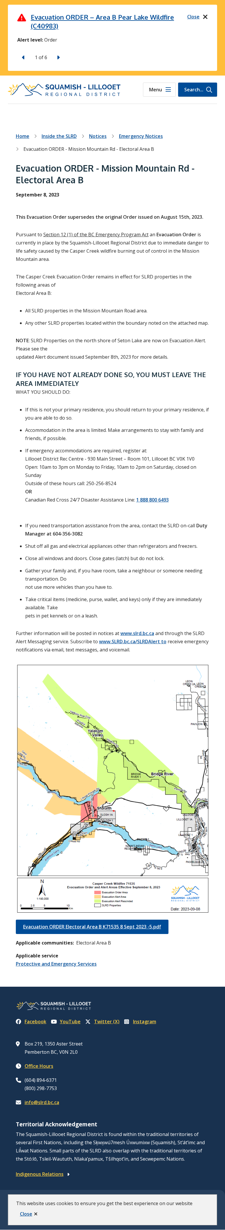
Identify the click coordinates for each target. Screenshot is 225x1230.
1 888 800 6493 (152, 500)
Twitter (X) (107, 1021)
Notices (98, 136)
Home (22, 136)
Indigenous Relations (40, 1174)
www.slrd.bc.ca (137, 633)
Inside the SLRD (59, 136)
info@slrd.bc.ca (42, 1102)
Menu (155, 89)
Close (26, 1214)
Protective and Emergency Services (56, 964)
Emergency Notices (141, 136)
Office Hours (39, 1066)
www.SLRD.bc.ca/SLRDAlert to (132, 641)
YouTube (70, 1021)
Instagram (144, 1021)
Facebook (35, 1021)
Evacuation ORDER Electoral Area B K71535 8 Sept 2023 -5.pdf (92, 926)
